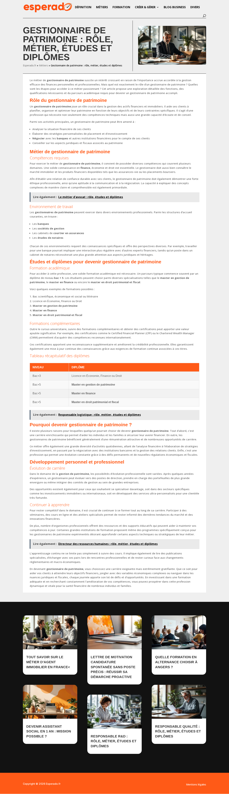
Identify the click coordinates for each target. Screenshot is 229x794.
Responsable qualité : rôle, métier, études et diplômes (178, 731)
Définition (83, 7)
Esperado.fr (29, 65)
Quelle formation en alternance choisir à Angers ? (176, 662)
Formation (121, 7)
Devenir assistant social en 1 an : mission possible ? (48, 731)
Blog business (175, 7)
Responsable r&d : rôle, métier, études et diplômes (114, 741)
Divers (195, 7)
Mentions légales (196, 784)
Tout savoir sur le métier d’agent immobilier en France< (48, 662)
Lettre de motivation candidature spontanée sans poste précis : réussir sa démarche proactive (113, 667)
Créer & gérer (145, 7)
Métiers (102, 7)
